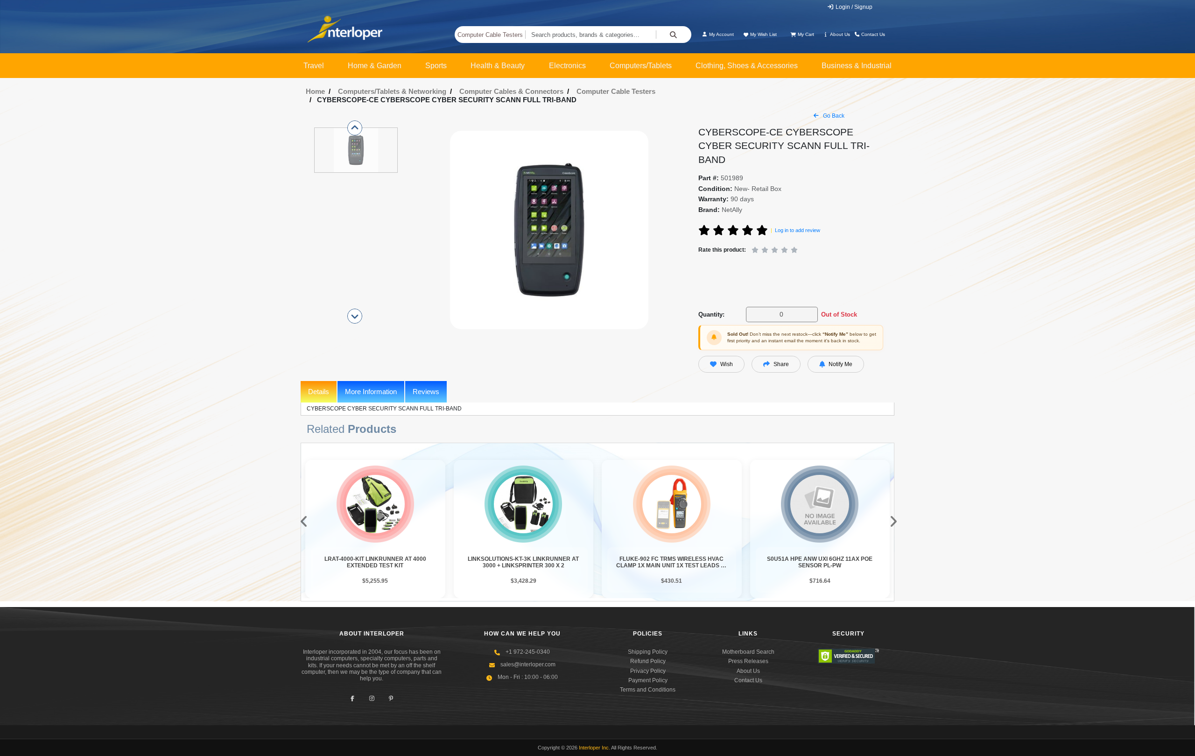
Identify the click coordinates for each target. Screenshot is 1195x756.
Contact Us (872, 34)
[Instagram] (372, 699)
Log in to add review (797, 230)
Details (318, 392)
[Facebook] (352, 699)
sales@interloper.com (527, 664)
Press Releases (748, 661)
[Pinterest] (391, 699)
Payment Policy (648, 680)
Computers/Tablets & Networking (392, 91)
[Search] (673, 34)
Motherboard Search (748, 652)
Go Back (833, 116)
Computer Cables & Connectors (511, 91)
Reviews (426, 392)
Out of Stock (839, 314)
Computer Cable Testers (490, 34)
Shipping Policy (648, 652)
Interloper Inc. (594, 747)
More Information (371, 392)
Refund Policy (648, 661)
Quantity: (711, 314)
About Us (839, 34)
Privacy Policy (648, 671)
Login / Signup (853, 7)
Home (315, 91)
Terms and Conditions (647, 689)
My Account (721, 34)
